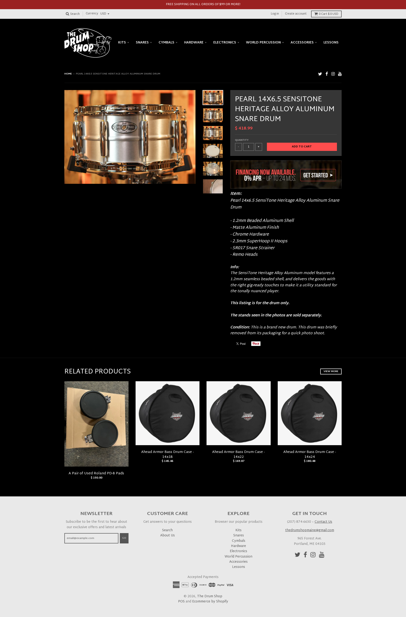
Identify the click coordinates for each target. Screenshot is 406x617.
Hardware (193, 43)
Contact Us (323, 522)
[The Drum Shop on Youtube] (340, 74)
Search (167, 530)
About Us (167, 535)
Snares (142, 43)
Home (68, 74)
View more (331, 371)
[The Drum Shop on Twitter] (320, 74)
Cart (328, 14)
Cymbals (166, 43)
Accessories (302, 43)
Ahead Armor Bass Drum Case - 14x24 (309, 454)
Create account (296, 13)
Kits (122, 43)
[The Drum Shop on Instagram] (333, 74)
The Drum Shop (209, 596)
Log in (275, 13)
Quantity (242, 140)
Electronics (224, 43)
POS (181, 602)
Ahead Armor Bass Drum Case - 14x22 (238, 454)
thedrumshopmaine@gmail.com (309, 530)
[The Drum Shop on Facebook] (326, 74)
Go (124, 538)
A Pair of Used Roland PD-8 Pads (96, 473)
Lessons (331, 43)
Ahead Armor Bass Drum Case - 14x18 (167, 454)
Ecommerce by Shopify (210, 602)
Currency (92, 13)
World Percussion (263, 43)
